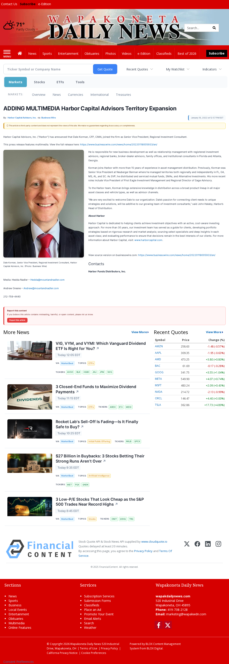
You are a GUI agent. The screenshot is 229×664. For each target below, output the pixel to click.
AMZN (159, 346)
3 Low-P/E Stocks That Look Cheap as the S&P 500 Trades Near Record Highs (100, 502)
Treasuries (123, 94)
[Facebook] (197, 549)
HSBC (86, 372)
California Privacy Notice (62, 653)
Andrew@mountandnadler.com (41, 288)
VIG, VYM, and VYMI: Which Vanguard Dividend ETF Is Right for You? (101, 346)
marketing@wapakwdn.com (186, 614)
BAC (157, 366)
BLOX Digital (155, 648)
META (158, 379)
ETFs (60, 82)
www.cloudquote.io (154, 542)
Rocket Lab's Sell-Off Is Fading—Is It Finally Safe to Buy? (97, 424)
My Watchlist (175, 69)
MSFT (158, 385)
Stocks (39, 82)
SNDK (85, 484)
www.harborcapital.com (148, 240)
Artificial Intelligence (99, 475)
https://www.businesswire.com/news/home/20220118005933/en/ (118, 144)
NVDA (158, 392)
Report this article (17, 320)
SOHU (123, 519)
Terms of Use (88, 648)
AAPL (158, 353)
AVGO (70, 372)
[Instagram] (218, 549)
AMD (158, 359)
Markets (15, 82)
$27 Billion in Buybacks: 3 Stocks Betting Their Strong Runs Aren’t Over (100, 458)
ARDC (113, 407)
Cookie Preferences (93, 653)
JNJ (94, 372)
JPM (102, 372)
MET (69, 484)
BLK (78, 372)
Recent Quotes (137, 69)
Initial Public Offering (99, 441)
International (99, 94)
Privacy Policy (143, 551)
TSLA (158, 405)
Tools (80, 82)
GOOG (159, 372)
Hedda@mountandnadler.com (47, 279)
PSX (77, 484)
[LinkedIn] (207, 549)
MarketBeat (67, 363)
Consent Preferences (18, 662)
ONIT (114, 519)
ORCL (158, 398)
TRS (131, 519)
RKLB (128, 441)
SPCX (137, 441)
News (57, 94)
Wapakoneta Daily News (85, 644)
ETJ (121, 407)
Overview (38, 94)
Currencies (75, 94)
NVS (110, 372)
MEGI (128, 407)
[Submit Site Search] (214, 28)
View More (139, 332)
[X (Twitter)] (186, 549)
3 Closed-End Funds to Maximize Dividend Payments (96, 389)
